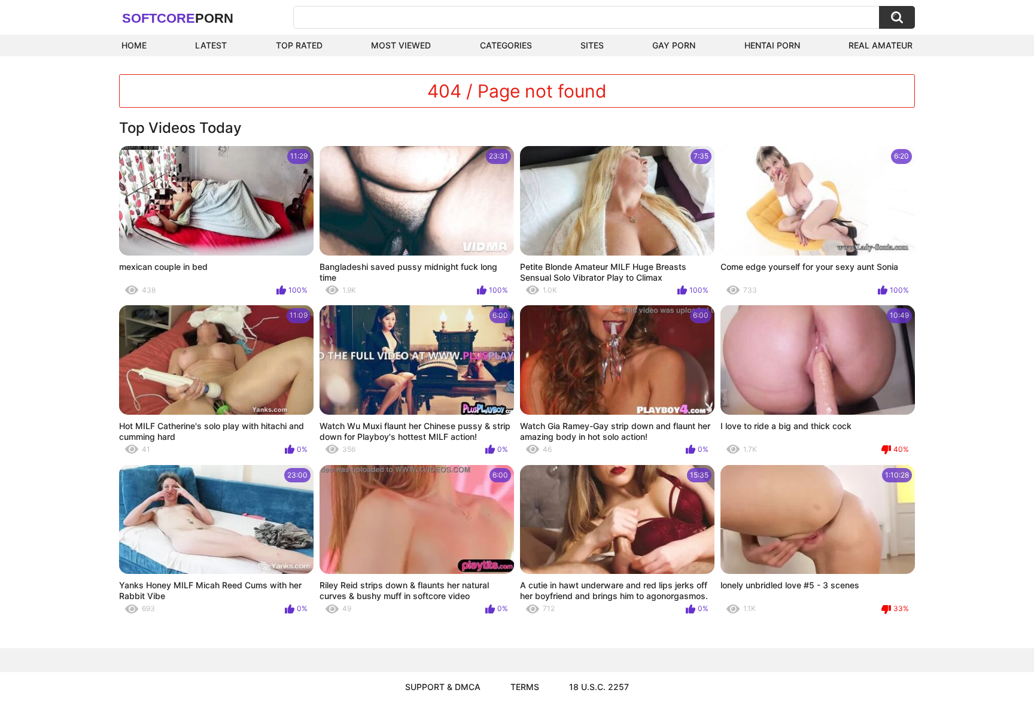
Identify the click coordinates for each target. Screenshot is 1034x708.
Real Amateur (881, 45)
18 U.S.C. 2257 (599, 687)
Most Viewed (401, 45)
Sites (592, 45)
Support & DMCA (442, 687)
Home (134, 45)
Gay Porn (673, 45)
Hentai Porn (772, 45)
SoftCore (177, 18)
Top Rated (299, 45)
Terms (524, 687)
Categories (506, 45)
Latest (211, 45)
